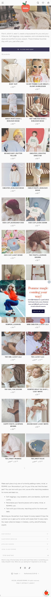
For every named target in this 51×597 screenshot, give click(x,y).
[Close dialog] (49, 282)
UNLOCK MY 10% (38, 311)
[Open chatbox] (46, 592)
